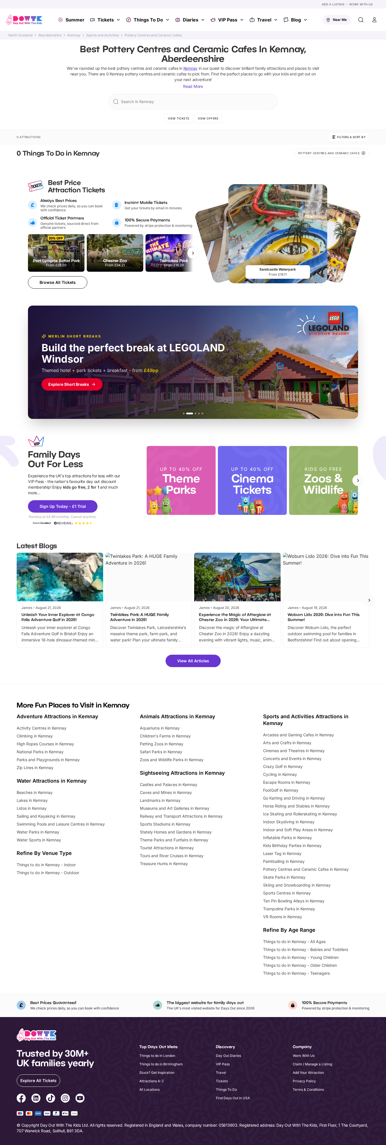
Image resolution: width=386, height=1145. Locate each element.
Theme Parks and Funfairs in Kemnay (174, 839)
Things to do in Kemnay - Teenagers (296, 973)
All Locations (149, 1089)
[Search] (361, 20)
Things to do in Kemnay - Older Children (300, 965)
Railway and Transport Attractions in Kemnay (181, 816)
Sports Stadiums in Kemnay (165, 824)
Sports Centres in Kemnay (287, 893)
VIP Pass (227, 20)
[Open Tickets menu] (119, 20)
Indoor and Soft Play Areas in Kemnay (298, 829)
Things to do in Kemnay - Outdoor (48, 872)
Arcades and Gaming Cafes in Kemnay (298, 734)
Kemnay (74, 35)
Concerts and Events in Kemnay (292, 758)
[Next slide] (358, 480)
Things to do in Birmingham (161, 1064)
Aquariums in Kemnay (160, 728)
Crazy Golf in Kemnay (283, 766)
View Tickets (178, 118)
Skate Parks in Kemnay (284, 877)
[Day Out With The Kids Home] (24, 20)
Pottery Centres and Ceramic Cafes (153, 35)
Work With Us (360, 4)
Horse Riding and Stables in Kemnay (296, 806)
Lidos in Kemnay (32, 808)
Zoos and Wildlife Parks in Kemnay (171, 759)
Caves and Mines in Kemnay (166, 792)
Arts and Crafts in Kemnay (287, 742)
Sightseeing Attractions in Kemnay (182, 773)
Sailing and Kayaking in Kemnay (46, 816)
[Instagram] (65, 1099)
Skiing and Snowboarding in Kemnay (297, 885)
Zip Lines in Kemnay (35, 767)
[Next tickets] (193, 253)
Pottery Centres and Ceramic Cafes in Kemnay (306, 869)
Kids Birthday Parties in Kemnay (292, 845)
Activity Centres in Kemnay (41, 728)
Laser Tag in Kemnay (282, 853)
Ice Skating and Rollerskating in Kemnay (300, 813)
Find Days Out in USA (233, 1098)
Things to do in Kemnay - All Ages (294, 941)
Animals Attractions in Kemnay (177, 716)
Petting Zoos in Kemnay (161, 743)
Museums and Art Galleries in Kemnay (174, 808)
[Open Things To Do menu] (168, 20)
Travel (264, 20)
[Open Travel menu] (276, 20)
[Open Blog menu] (306, 20)
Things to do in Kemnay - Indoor (46, 864)
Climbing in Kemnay (35, 735)
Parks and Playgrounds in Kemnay (48, 759)
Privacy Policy (304, 1081)
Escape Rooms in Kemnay (286, 782)
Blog (296, 20)
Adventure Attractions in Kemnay (57, 716)
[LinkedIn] (35, 1099)
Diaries (190, 20)
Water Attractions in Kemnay (52, 781)
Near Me (340, 20)
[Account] (374, 20)
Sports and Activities (102, 35)
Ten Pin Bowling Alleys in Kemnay (293, 900)
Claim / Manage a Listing (312, 1064)
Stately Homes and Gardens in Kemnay (176, 832)
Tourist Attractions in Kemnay (167, 847)
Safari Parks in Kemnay (161, 751)
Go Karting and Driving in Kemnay (294, 798)
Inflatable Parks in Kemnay (287, 837)
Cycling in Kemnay (280, 774)
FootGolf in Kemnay (280, 790)
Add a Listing (333, 4)
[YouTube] (79, 1099)
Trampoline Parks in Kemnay (289, 908)
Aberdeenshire (50, 35)
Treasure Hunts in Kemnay (164, 863)
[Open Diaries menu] (203, 20)
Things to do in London (157, 1055)
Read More (193, 86)
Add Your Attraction (308, 1072)
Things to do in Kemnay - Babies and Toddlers (305, 949)
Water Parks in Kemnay (38, 832)
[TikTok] (50, 1099)
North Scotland (20, 35)
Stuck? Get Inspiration (156, 1072)
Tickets (105, 20)
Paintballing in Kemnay (284, 861)
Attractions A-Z (151, 1081)
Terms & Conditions (308, 1089)
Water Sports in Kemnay (39, 839)
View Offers (208, 118)
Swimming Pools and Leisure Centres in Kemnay (61, 824)
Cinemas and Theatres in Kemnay (294, 750)
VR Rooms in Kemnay (282, 916)
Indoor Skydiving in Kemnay (289, 821)
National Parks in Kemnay (40, 751)
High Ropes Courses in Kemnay (45, 743)
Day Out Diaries (228, 1055)
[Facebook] (21, 1099)
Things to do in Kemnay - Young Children (301, 957)
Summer (75, 20)
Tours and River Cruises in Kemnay (171, 855)
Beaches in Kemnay (35, 792)
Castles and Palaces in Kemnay (168, 784)
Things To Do (148, 20)
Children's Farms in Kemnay (165, 735)
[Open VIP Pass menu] (242, 20)
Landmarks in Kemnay (160, 800)
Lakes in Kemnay (32, 800)
